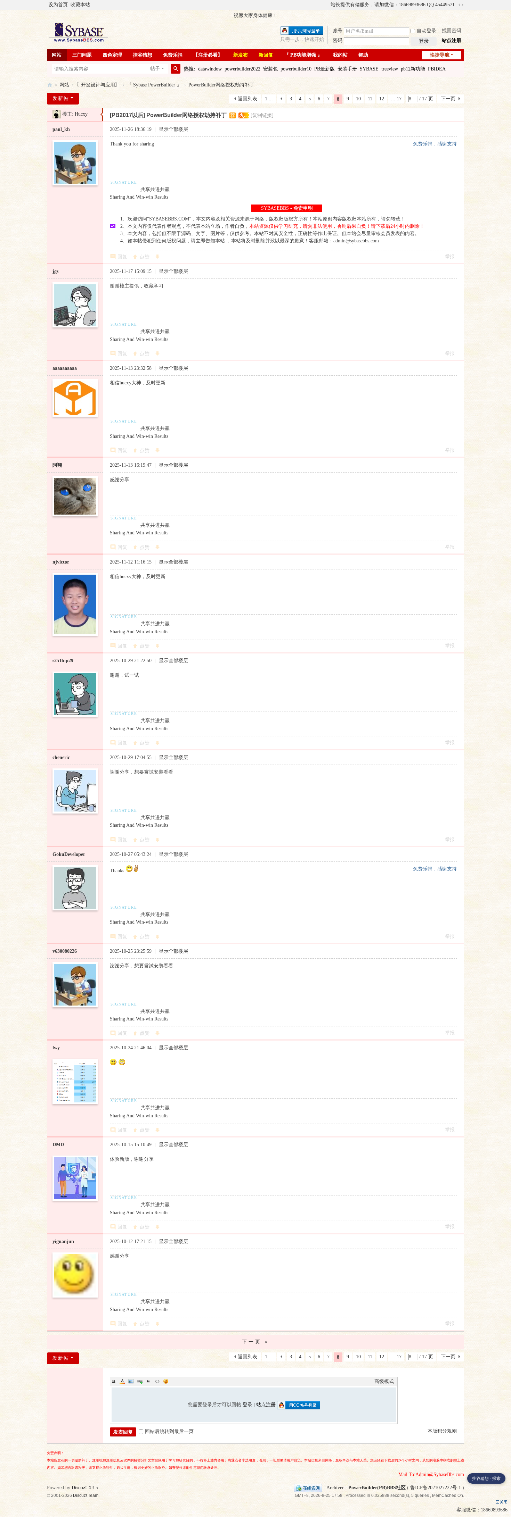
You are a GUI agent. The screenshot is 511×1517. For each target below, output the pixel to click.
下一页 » (255, 1341)
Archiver (335, 1487)
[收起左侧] (101, 114)
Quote (148, 1381)
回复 (122, 256)
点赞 (144, 256)
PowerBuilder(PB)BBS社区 (49, 85)
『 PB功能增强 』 (303, 55)
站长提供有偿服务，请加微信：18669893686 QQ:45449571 (393, 4)
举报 (450, 256)
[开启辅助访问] (327, 5)
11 (370, 98)
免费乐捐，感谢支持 (435, 144)
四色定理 (112, 55)
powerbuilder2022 (242, 69)
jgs (55, 271)
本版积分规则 (442, 1431)
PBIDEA (437, 69)
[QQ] (308, 1487)
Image (131, 1381)
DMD (58, 1144)
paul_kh (61, 129)
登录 (247, 1404)
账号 (337, 30)
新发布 (240, 55)
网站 (57, 55)
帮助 (363, 55)
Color (122, 1381)
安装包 (270, 69)
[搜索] (175, 69)
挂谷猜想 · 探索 (486, 1478)
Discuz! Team (85, 1495)
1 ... (269, 98)
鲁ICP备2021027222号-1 (435, 1487)
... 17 (396, 98)
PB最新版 (324, 69)
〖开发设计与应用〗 (98, 84)
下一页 (448, 98)
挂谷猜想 (142, 55)
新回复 (266, 55)
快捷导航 (439, 55)
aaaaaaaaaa (64, 368)
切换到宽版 (461, 5)
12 (381, 98)
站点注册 (451, 40)
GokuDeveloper (68, 854)
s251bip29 (62, 660)
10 (358, 98)
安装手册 (347, 69)
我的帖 (340, 55)
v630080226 (64, 951)
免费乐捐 (172, 55)
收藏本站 (80, 4)
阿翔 (57, 465)
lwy (56, 1047)
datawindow (210, 69)
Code (157, 1381)
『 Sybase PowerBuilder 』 (154, 84)
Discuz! (79, 1487)
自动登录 (426, 30)
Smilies (165, 1381)
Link (139, 1381)
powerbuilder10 (296, 69)
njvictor (60, 562)
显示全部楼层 (173, 129)
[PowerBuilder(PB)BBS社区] (78, 32)
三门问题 (82, 55)
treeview (389, 69)
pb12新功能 (413, 69)
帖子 (155, 68)
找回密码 (451, 30)
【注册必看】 (207, 55)
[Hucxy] (56, 114)
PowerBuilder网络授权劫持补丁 (221, 84)
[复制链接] (262, 115)
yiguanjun (63, 1241)
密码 (337, 40)
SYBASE (369, 69)
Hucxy (81, 114)
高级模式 (384, 1381)
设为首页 (58, 4)
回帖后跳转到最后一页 (169, 1431)
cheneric (61, 757)
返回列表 (247, 98)
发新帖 (60, 98)
